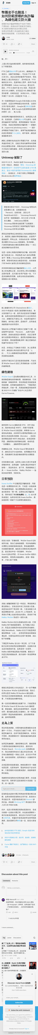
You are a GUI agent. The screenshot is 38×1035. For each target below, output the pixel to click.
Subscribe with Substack (20, 1010)
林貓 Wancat (10, 899)
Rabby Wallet (7, 617)
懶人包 (21, 119)
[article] (19, 950)
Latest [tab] (9, 938)
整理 (19, 820)
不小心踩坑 (16, 133)
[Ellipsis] (35, 899)
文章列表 (6, 818)
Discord (29, 799)
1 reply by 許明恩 (13, 918)
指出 (30, 308)
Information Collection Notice (15, 1021)
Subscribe (26, 3)
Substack (10, 1033)
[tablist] (10, 881)
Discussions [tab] (17, 938)
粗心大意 (27, 268)
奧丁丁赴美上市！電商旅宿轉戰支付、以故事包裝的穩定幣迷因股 (14, 945)
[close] (32, 974)
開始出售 (12, 71)
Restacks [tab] (15, 881)
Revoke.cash (20, 749)
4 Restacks (25, 855)
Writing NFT (19, 802)
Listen (34, 38)
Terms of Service (10, 1017)
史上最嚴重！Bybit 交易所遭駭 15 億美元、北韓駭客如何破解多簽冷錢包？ (14, 965)
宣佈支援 (28, 106)
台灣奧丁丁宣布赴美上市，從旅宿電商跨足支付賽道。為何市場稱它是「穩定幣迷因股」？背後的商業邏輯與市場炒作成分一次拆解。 (14, 952)
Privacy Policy (22, 1017)
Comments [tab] (6, 881)
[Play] (5, 51)
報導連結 (17, 176)
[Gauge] (33, 51)
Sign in (34, 3)
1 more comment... (8, 927)
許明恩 (8, 37)
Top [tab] (4, 938)
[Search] (34, 938)
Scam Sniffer (7, 483)
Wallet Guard (7, 376)
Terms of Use (12, 1019)
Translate (6, 8)
